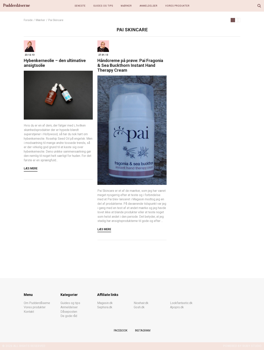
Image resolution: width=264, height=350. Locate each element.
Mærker (126, 5)
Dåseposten (68, 311)
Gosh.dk (139, 307)
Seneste (80, 5)
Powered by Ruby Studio (242, 345)
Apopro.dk (177, 307)
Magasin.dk (105, 303)
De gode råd (68, 316)
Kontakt (29, 311)
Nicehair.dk (141, 303)
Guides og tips (103, 5)
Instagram (142, 330)
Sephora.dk (104, 307)
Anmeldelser (149, 5)
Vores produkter (177, 5)
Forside (28, 20)
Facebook (120, 330)
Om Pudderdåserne (37, 303)
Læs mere (30, 168)
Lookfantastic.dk (181, 303)
